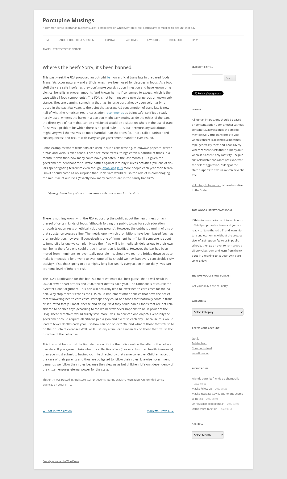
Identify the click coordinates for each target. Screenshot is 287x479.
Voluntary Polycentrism (206, 185)
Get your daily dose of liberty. (210, 286)
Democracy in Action (204, 409)
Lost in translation (57, 411)
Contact (111, 40)
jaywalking (109, 168)
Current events (96, 379)
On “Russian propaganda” (208, 404)
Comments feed (202, 348)
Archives (132, 40)
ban (109, 77)
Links (195, 40)
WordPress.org (201, 353)
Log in (195, 338)
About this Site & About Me (77, 40)
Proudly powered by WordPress (61, 461)
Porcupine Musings (68, 20)
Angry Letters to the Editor (62, 49)
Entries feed (199, 343)
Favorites (153, 40)
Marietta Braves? (160, 411)
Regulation (133, 379)
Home (46, 40)
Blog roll (176, 40)
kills (120, 168)
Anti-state (80, 379)
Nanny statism (116, 379)
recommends (114, 113)
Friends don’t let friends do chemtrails (215, 378)
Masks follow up (202, 388)
